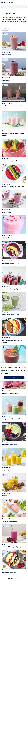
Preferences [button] (7, 373)
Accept (14, 377)
